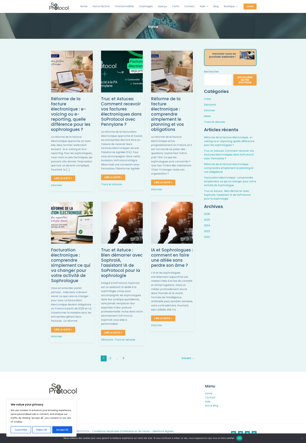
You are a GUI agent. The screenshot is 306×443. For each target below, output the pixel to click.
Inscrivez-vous (222, 54)
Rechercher (211, 71)
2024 (207, 225)
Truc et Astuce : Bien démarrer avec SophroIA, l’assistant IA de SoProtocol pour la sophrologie (122, 262)
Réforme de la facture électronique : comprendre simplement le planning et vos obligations (167, 114)
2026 (207, 214)
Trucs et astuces (111, 184)
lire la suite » (64, 177)
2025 (207, 220)
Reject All (41, 429)
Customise (21, 429)
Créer (207, 99)
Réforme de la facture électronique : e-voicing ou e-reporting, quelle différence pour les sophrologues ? (70, 114)
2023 (207, 231)
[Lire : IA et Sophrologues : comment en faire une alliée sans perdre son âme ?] (172, 222)
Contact (210, 397)
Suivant (188, 358)
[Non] (302, 438)
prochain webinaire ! (222, 57)
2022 (207, 237)
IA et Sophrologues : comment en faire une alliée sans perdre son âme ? (172, 257)
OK (239, 438)
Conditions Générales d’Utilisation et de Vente (121, 431)
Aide (207, 401)
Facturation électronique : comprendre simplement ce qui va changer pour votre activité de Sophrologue (71, 265)
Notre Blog (211, 405)
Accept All (62, 429)
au (234, 54)
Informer (56, 185)
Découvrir (107, 339)
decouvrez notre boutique (245, 80)
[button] (206, 6)
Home (208, 393)
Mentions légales (163, 431)
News (207, 116)
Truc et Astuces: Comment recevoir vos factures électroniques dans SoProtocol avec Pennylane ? (121, 111)
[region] (41, 418)
